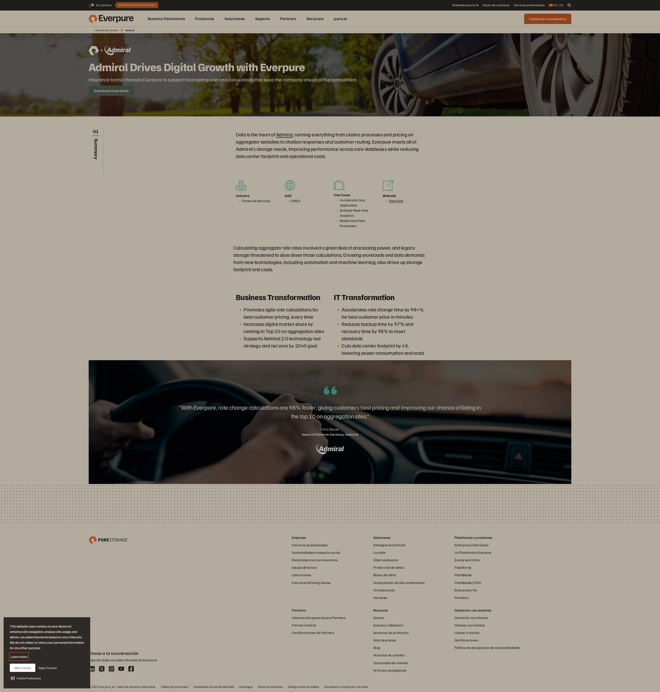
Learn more (19, 656)
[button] (26, 678)
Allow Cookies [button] (22, 668)
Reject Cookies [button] (48, 668)
